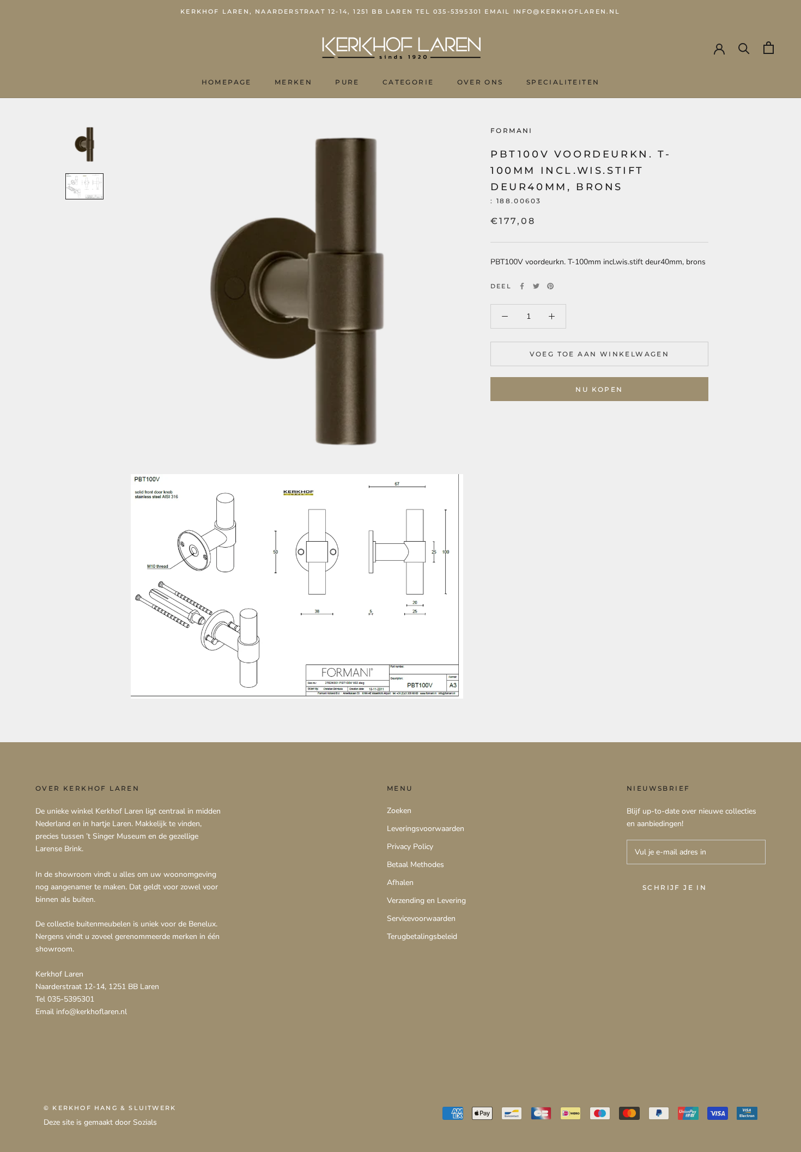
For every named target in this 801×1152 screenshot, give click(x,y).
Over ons (480, 82)
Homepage (227, 82)
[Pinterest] (550, 286)
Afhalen (400, 882)
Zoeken (399, 810)
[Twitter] (536, 286)
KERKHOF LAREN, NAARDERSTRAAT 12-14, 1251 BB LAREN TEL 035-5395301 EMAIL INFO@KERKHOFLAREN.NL (400, 11)
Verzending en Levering (426, 900)
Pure (347, 82)
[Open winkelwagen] (768, 47)
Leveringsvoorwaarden (425, 828)
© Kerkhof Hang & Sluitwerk (110, 1108)
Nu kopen (599, 389)
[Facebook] (522, 286)
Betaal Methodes (415, 864)
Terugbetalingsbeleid (422, 936)
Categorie (408, 82)
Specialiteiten (563, 82)
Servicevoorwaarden (421, 918)
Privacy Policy (410, 846)
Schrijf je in (674, 887)
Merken (293, 82)
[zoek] (744, 47)
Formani (511, 130)
